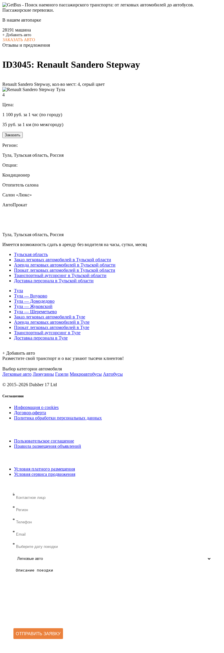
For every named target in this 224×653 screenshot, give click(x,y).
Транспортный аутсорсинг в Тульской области (60, 275)
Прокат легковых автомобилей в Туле (51, 327)
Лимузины (43, 374)
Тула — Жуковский (33, 306)
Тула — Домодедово (34, 301)
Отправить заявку (38, 633)
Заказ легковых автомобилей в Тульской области (62, 259)
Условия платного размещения (44, 468)
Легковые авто (17, 374)
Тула (18, 290)
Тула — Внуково (30, 295)
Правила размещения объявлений (47, 446)
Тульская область (31, 254)
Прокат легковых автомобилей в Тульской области (64, 270)
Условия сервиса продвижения (44, 474)
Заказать (12, 135)
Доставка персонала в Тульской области (54, 280)
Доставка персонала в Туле (41, 337)
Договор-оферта (30, 412)
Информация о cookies (36, 407)
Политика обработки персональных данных (58, 417)
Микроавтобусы (86, 374)
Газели (62, 374)
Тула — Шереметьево (35, 311)
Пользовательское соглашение (44, 440)
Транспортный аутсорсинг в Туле (47, 332)
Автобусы (113, 374)
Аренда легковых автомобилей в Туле (52, 322)
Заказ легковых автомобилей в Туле (49, 316)
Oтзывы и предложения (26, 45)
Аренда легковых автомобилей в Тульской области (65, 264)
